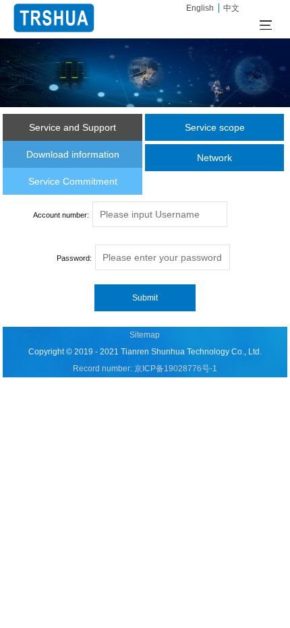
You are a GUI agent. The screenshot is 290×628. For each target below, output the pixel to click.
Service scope (215, 127)
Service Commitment (72, 181)
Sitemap (144, 335)
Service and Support (72, 127)
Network (214, 157)
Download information (72, 154)
